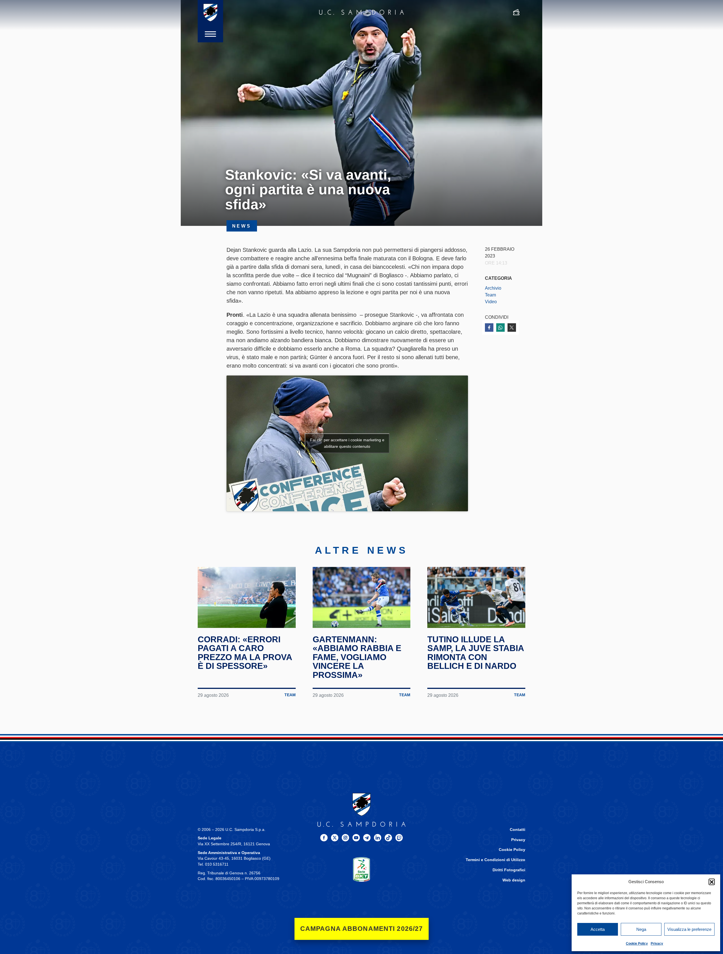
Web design (513, 880)
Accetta (598, 929)
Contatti (517, 830)
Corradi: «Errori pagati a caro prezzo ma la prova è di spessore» (245, 653)
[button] (712, 882)
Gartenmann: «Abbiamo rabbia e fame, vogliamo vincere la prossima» (357, 657)
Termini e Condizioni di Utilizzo (495, 860)
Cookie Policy (637, 944)
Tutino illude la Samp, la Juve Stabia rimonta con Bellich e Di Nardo (475, 653)
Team (490, 294)
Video (491, 301)
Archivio (493, 288)
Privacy (657, 944)
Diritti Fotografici (509, 870)
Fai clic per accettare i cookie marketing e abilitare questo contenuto (347, 443)
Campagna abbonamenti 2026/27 (361, 928)
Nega (641, 929)
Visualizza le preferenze (689, 929)
